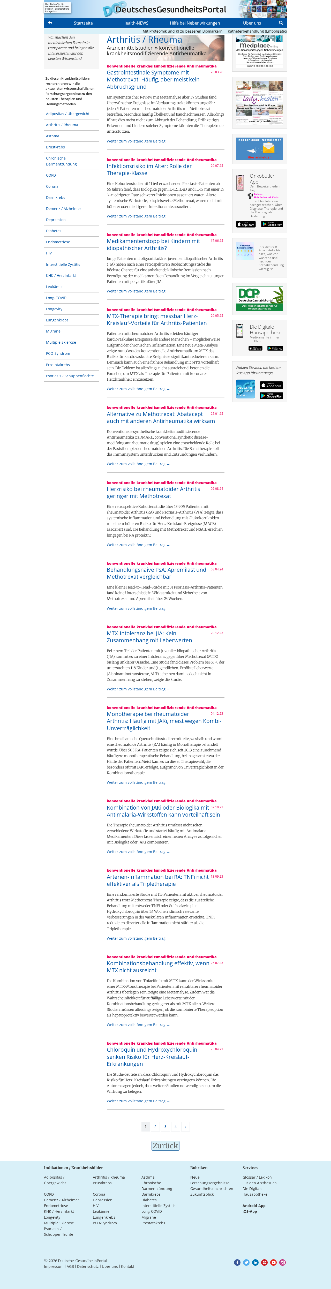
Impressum (54, 1266)
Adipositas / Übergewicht (67, 113)
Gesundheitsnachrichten (211, 1188)
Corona (52, 186)
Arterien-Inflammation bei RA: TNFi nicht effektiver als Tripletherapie (158, 880)
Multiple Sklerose (61, 342)
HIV (49, 253)
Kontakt (127, 1266)
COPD (51, 175)
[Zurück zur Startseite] (165, 9)
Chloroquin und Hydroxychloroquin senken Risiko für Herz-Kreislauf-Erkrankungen (152, 1056)
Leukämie (54, 286)
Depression (56, 219)
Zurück (165, 1145)
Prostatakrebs (58, 364)
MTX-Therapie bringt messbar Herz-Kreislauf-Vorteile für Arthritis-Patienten (157, 319)
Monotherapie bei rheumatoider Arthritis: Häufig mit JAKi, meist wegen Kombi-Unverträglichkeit (164, 721)
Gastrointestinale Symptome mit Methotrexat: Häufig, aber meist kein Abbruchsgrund (153, 79)
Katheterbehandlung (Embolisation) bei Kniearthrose (260, 31)
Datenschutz (88, 1266)
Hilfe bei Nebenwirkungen (195, 23)
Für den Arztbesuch (260, 1182)
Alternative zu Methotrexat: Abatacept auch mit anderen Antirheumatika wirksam (161, 417)
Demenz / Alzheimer (63, 208)
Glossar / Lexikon (257, 1177)
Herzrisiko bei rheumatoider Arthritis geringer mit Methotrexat (153, 492)
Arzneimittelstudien (130, 47)
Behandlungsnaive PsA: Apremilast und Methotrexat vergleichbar (156, 573)
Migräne (53, 331)
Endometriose (58, 241)
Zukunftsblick (202, 1194)
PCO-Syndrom (58, 353)
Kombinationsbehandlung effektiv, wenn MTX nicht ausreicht (158, 967)
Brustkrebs (55, 147)
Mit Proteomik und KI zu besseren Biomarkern (169, 31)
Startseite (83, 23)
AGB (70, 1266)
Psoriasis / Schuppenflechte (70, 375)
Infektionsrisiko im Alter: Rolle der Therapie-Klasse (149, 169)
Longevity (54, 308)
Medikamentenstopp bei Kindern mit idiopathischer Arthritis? (153, 244)
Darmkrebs (55, 197)
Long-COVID (56, 297)
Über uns (252, 23)
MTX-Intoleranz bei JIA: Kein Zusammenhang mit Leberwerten (149, 637)
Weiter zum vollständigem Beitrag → (138, 141)
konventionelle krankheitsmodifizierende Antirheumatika (157, 50)
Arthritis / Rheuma (62, 124)
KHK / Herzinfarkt (61, 275)
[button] (237, 1262)
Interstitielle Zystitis (63, 264)
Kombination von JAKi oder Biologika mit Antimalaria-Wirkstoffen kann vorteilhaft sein (163, 811)
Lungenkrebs (57, 320)
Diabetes (53, 230)
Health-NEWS (135, 23)
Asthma (52, 135)
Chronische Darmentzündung (61, 161)
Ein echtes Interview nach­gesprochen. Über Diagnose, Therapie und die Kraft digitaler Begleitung (266, 208)
